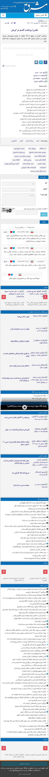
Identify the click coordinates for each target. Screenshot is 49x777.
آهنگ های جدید (40, 160)
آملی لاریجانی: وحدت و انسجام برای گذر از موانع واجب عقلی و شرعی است (24, 683)
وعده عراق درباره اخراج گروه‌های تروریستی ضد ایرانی (30, 532)
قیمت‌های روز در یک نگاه (39, 392)
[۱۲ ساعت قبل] (13, 747)
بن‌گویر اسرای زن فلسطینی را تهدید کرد (34, 703)
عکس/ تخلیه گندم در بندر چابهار (35, 90)
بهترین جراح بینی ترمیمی (22, 156)
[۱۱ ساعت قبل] (36, 747)
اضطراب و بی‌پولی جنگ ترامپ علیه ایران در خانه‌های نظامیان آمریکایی (25, 630)
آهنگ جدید (16, 160)
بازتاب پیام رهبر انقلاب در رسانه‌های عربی (34, 665)
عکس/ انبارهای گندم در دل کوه (36, 98)
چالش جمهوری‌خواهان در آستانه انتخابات (34, 671)
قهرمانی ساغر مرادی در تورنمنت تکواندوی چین (32, 601)
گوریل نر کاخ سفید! (40, 621)
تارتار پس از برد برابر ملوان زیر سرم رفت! (34, 520)
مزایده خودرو (42, 163)
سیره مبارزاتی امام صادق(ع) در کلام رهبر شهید (32, 612)
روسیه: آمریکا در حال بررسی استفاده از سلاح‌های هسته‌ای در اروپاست (25, 514)
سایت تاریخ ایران (19, 148)
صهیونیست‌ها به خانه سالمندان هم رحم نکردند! (32, 624)
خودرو (45, 287)
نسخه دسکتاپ (24, 763)
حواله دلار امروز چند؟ (40, 396)
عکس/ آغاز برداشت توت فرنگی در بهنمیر (33, 125)
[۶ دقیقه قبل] (36, 571)
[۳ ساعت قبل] (38, 332)
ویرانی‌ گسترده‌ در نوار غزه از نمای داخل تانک (33, 538)
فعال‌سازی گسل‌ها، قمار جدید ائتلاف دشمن (33, 712)
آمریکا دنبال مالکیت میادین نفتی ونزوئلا (34, 709)
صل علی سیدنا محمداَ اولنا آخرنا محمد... (34, 686)
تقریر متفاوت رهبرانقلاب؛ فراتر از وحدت (34, 656)
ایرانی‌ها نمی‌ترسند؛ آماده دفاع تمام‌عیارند (34, 674)
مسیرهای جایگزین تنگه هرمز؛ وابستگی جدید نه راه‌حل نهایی (28, 511)
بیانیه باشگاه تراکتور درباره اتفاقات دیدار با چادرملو (31, 607)
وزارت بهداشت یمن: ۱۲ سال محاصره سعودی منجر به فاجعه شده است (25, 633)
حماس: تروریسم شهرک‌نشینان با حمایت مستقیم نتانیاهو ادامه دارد (26, 639)
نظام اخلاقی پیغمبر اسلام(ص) (37, 735)
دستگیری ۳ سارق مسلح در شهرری (38, 579)
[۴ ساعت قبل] (38, 357)
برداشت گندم (29, 141)
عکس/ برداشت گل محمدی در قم (35, 128)
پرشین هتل (27, 160)
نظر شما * (43, 195)
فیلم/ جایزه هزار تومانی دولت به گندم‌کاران (32, 119)
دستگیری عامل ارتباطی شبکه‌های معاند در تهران (16, 354)
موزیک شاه (32, 148)
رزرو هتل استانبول (19, 152)
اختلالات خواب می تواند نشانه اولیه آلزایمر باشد (14, 755)
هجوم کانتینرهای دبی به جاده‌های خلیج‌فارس (33, 503)
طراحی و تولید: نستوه (24, 774)
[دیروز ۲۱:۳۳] (38, 421)
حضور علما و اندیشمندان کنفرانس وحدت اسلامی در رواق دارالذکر (16, 462)
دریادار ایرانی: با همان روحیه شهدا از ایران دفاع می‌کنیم (30, 615)
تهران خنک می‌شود (23, 316)
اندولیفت (43, 167)
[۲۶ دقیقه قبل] (38, 476)
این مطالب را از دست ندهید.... (37, 312)
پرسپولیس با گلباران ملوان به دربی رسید (17, 417)
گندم (37, 141)
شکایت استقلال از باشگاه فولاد (20, 341)
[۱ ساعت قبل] (38, 320)
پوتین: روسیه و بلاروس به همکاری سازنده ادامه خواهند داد (29, 694)
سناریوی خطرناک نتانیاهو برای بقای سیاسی (33, 529)
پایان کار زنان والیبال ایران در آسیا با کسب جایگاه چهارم (30, 618)
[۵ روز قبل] (13, 295)
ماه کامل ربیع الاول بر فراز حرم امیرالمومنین (33, 651)
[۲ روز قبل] (38, 445)
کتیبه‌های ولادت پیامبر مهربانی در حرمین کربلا (32, 726)
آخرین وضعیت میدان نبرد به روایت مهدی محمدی (31, 544)
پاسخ (5, 232)
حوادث (45, 563)
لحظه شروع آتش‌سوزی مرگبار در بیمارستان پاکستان (31, 595)
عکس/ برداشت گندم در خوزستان (35, 93)
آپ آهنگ (43, 148)
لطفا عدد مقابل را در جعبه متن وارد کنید (35, 209)
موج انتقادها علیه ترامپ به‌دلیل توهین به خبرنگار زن (31, 680)
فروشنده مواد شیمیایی (28, 167)
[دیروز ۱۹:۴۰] (38, 433)
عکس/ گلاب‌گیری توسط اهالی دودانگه (34, 116)
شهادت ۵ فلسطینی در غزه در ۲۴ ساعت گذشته (32, 677)
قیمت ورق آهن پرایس (12, 163)
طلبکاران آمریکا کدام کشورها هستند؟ (35, 558)
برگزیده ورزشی (42, 412)
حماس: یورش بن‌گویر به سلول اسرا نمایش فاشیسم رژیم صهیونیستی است (24, 598)
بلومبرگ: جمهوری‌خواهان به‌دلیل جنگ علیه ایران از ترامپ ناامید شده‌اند (25, 526)
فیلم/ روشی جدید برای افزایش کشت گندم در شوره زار (29, 113)
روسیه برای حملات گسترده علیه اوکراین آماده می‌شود (30, 706)
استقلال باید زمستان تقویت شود (19, 365)
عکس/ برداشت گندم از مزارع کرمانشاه (33, 134)
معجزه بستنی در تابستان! (21, 485)
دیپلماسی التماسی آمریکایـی (38, 549)
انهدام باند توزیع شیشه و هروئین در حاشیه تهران (13, 579)
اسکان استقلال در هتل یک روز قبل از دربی (33, 648)
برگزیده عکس (43, 456)
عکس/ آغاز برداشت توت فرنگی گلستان (33, 95)
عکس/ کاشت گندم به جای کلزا (36, 110)
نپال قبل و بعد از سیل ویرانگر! (37, 509)
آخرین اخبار (43, 585)
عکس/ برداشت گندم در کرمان (24, 30)
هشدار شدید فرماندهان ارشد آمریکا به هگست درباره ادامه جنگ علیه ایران (24, 610)
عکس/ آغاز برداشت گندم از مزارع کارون (33, 101)
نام (46, 183)
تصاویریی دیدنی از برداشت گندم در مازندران (32, 104)
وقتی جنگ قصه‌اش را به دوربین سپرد (35, 729)
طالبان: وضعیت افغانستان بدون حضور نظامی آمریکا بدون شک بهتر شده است (26, 722)
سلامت (45, 739)
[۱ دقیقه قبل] (38, 464)
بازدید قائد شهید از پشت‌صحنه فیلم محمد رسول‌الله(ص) (29, 547)
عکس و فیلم (40, 15)
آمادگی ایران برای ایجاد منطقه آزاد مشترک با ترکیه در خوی (29, 659)
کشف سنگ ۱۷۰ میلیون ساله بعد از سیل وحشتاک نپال (30, 506)
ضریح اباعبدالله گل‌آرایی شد (20, 473)
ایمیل (45, 189)
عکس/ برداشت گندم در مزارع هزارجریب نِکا (32, 131)
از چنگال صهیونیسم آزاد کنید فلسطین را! (34, 645)
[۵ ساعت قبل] (38, 369)
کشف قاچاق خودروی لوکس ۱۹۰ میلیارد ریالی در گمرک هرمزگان (37, 303)
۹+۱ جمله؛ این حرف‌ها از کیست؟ (36, 627)
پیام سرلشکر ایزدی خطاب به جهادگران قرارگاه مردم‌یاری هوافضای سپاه (25, 697)
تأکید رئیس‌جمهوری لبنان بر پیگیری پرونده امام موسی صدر (29, 662)
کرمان (21, 141)
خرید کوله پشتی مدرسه (38, 171)
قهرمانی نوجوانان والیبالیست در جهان (17, 429)
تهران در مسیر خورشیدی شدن (19, 329)
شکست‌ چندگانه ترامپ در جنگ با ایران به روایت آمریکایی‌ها (28, 689)
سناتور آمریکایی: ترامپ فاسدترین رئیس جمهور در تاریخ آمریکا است (26, 732)
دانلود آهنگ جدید (40, 156)
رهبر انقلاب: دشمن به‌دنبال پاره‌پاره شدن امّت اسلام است (29, 552)
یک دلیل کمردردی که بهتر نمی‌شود (36, 541)
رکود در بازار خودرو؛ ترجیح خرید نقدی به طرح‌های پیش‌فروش (14, 303)
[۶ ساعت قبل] (24, 407)
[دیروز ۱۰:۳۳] (36, 295)
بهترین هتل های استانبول (37, 152)
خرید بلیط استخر (28, 163)
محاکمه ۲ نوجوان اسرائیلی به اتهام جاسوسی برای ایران (30, 668)
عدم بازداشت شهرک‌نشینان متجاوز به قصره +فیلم (31, 715)
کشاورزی (14, 141)
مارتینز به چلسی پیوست (39, 555)
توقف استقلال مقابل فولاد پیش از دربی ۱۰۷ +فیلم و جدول (15, 443)
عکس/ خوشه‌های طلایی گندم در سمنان (33, 122)
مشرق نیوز (31, 6)
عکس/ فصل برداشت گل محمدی (35, 107)
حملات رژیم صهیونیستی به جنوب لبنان (35, 653)
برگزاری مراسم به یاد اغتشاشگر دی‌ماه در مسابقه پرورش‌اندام (28, 642)
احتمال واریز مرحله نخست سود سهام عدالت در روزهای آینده (15, 379)
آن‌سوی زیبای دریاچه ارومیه (38, 523)
